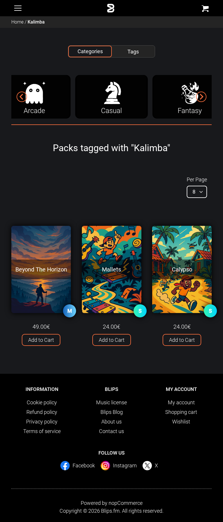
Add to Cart (41, 340)
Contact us (111, 431)
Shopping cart (181, 412)
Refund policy (41, 412)
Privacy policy (41, 422)
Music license (111, 402)
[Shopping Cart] (205, 8)
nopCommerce (126, 503)
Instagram (125, 465)
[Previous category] (22, 97)
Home (17, 22)
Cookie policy (42, 402)
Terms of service (42, 431)
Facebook (84, 465)
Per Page (197, 179)
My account (181, 402)
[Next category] (201, 97)
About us (111, 422)
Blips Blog (111, 412)
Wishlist (181, 422)
